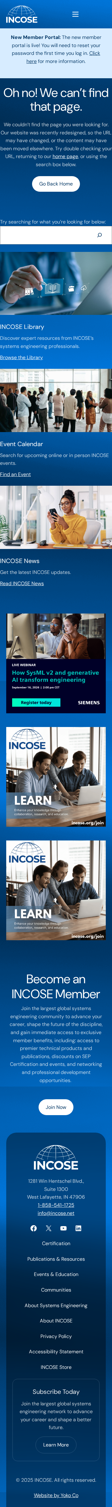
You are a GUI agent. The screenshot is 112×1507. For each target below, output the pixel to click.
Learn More (56, 1445)
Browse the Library (21, 357)
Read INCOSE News (22, 583)
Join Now (56, 1107)
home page (65, 156)
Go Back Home (56, 184)
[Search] (99, 235)
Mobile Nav (75, 14)
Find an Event (15, 474)
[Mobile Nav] (75, 14)
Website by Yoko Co (56, 1495)
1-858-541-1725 (56, 1205)
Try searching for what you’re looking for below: (53, 222)
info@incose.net (56, 1213)
